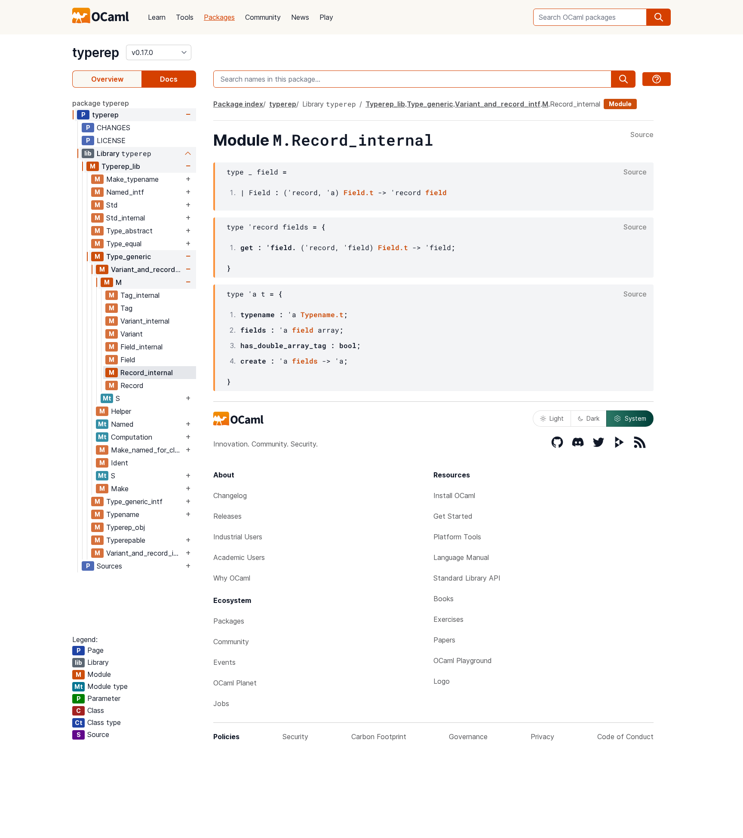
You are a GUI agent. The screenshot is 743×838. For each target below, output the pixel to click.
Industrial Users (237, 536)
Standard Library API (466, 578)
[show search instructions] (656, 79)
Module (620, 103)
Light (557, 418)
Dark (592, 418)
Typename (122, 514)
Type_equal (123, 243)
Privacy (542, 736)
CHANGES (113, 127)
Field (127, 359)
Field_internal (141, 347)
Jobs (221, 703)
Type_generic (128, 256)
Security (295, 736)
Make (120, 488)
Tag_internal (140, 295)
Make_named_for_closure (147, 450)
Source (642, 135)
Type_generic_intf (134, 501)
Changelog (230, 495)
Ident (119, 463)
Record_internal (146, 372)
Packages (219, 17)
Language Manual (461, 557)
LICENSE (111, 140)
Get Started (453, 516)
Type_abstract (129, 230)
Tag (126, 308)
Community (263, 17)
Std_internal (125, 218)
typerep (95, 52)
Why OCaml (231, 578)
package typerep (100, 103)
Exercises (448, 619)
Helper (121, 411)
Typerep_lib (120, 166)
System (635, 418)
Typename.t (322, 314)
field (436, 192)
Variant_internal (144, 321)
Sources (109, 566)
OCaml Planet (235, 683)
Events (224, 662)
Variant (131, 334)
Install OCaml (454, 495)
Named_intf (125, 192)
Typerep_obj (125, 527)
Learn (157, 17)
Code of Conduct (625, 736)
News (300, 17)
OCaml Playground (462, 660)
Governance (468, 736)
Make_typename (132, 179)
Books (443, 598)
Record (132, 385)
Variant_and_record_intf (147, 269)
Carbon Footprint (378, 736)
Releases (227, 516)
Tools (184, 17)
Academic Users (239, 557)
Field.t (359, 192)
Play (326, 17)
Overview (107, 79)
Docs (169, 79)
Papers (444, 640)
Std (112, 205)
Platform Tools (457, 536)
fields (305, 360)
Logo (441, 681)
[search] (659, 17)
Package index (238, 104)
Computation (131, 437)
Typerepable (125, 540)
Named (122, 424)
